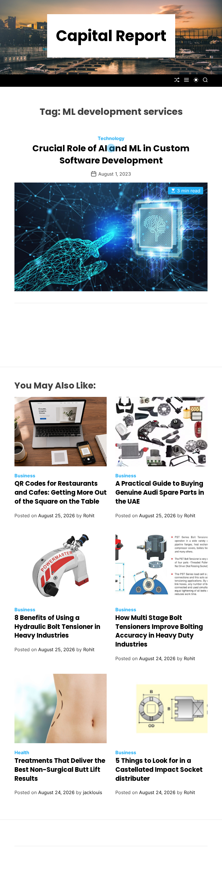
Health (21, 752)
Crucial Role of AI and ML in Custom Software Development (111, 154)
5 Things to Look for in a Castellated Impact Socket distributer (159, 769)
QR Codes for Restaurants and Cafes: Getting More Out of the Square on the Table (60, 492)
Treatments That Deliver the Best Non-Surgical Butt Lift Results (59, 769)
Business (24, 475)
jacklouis (92, 792)
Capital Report (111, 35)
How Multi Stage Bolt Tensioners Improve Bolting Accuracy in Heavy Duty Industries (159, 631)
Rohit (89, 515)
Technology (111, 138)
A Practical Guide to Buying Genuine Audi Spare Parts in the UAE (159, 492)
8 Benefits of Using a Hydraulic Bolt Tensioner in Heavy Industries (57, 626)
